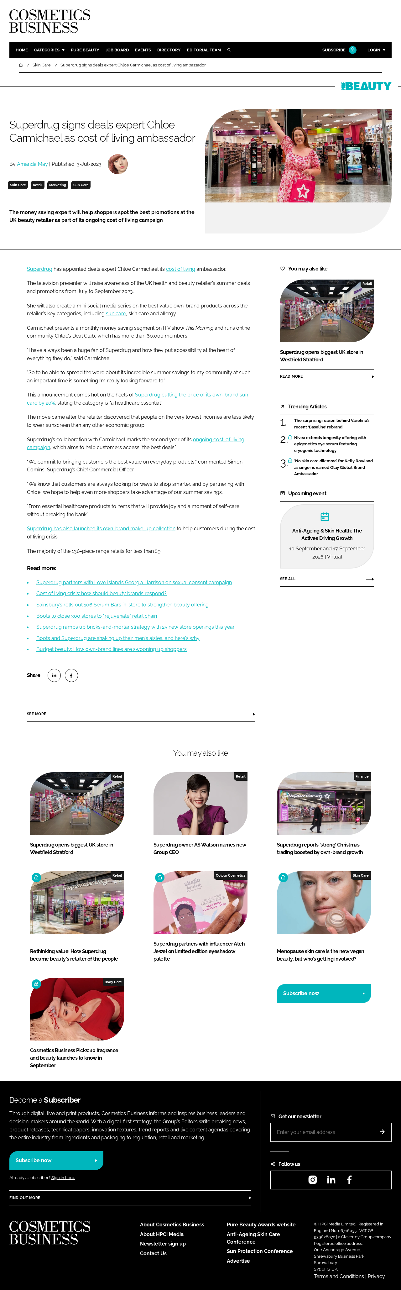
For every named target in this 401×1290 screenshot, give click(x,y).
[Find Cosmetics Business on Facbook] (349, 1182)
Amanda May (32, 164)
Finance (362, 776)
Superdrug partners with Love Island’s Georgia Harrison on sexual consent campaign (134, 582)
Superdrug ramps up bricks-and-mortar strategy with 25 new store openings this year (135, 627)
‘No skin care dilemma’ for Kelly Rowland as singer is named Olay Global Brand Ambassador (333, 467)
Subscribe (334, 50)
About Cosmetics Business (172, 1225)
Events (143, 50)
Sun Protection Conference (260, 1251)
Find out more (24, 1198)
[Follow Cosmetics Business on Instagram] (313, 1182)
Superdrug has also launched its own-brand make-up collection (101, 529)
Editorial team (204, 50)
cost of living (180, 269)
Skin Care (18, 185)
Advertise (238, 1261)
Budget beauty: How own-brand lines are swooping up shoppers (111, 649)
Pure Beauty (85, 50)
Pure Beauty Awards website (261, 1225)
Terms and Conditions (339, 1276)
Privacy (376, 1276)
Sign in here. (63, 1177)
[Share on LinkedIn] (54, 675)
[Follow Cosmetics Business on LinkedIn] (331, 1182)
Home (22, 50)
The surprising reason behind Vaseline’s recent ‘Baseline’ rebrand (331, 423)
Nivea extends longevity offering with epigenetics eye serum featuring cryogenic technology (330, 444)
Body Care (113, 982)
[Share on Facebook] (71, 675)
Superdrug (39, 269)
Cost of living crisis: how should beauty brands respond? (101, 593)
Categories (47, 50)
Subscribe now (301, 993)
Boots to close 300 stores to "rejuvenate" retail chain (96, 616)
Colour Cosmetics (230, 875)
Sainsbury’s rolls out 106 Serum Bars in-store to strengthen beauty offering (122, 605)
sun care (116, 314)
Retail (37, 185)
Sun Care (81, 185)
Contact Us (153, 1253)
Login (373, 50)
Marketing (57, 185)
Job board (117, 50)
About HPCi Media (162, 1234)
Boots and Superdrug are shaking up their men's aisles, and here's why (118, 638)
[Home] (21, 65)
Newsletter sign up (163, 1244)
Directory (169, 50)
